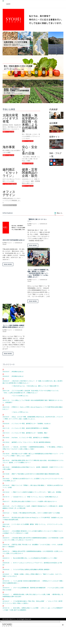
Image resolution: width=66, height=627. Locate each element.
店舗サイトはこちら (28, 163)
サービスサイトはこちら (10, 184)
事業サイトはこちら (8, 132)
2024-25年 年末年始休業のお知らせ (14, 240)
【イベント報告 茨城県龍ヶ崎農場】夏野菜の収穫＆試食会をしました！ (14, 326)
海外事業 (9, 147)
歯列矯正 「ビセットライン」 (10, 172)
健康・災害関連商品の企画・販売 (29, 172)
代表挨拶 (53, 109)
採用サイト (54, 136)
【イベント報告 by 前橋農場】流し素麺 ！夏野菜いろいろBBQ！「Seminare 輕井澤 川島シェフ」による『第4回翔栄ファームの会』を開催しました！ (38, 273)
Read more (8, 264)
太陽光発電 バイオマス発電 (10, 118)
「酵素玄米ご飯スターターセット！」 (37, 220)
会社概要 (53, 123)
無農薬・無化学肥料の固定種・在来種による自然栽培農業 (30, 123)
